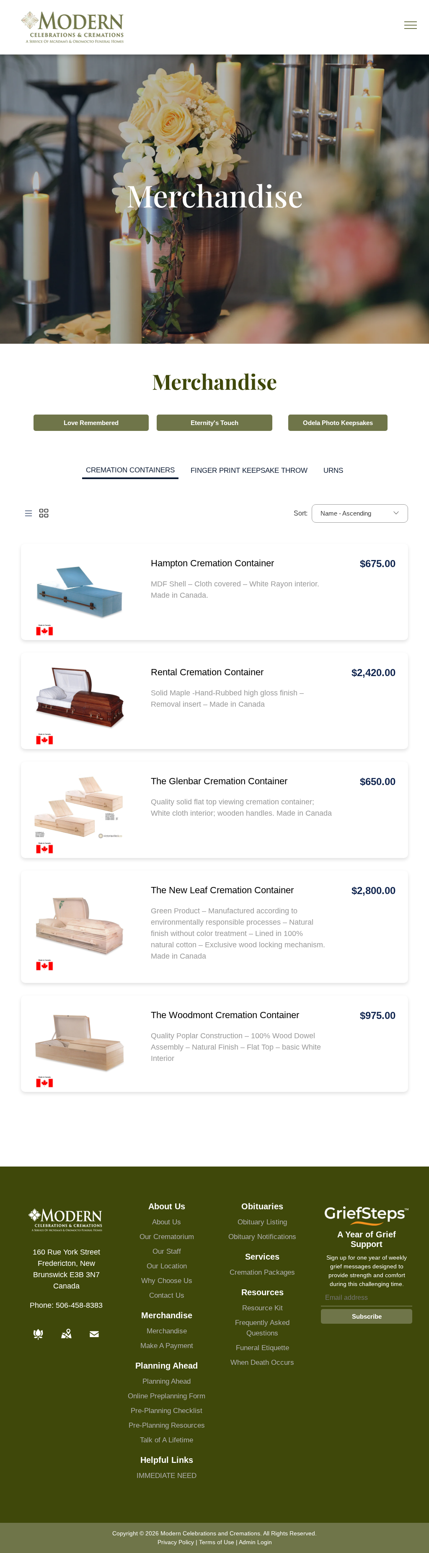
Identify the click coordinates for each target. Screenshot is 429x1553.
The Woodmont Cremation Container (225, 1015)
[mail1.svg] (94, 1340)
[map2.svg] (66, 1340)
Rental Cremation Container (207, 672)
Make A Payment (166, 1346)
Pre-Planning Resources (167, 1425)
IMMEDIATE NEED (166, 1476)
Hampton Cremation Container (212, 563)
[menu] (410, 25)
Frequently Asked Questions (262, 1328)
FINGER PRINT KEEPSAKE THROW (249, 470)
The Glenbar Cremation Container (219, 781)
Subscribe (367, 1316)
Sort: (301, 513)
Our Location (167, 1266)
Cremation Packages (262, 1272)
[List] (28, 513)
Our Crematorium (167, 1237)
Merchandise (167, 1331)
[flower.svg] (38, 1340)
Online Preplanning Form (166, 1396)
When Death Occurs (262, 1362)
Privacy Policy (176, 1542)
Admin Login (255, 1542)
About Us (166, 1222)
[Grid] (44, 513)
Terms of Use (216, 1542)
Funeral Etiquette (262, 1348)
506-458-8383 (79, 1305)
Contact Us (166, 1295)
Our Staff (166, 1251)
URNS (333, 470)
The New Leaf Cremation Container (222, 890)
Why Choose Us (166, 1281)
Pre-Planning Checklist (166, 1411)
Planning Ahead (166, 1381)
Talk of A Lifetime (166, 1440)
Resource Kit (262, 1308)
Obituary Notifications (262, 1237)
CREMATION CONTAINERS (130, 470)
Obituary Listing (262, 1222)
